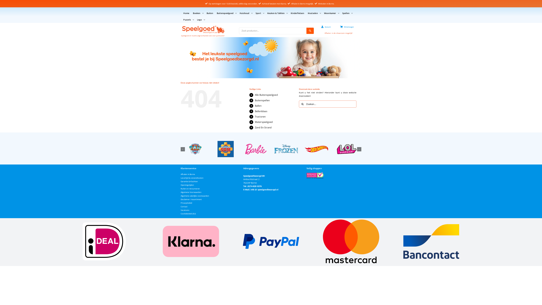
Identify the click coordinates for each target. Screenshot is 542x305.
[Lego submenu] (204, 20)
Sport (258, 13)
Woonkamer (330, 13)
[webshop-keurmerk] (315, 173)
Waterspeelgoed (264, 122)
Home (186, 13)
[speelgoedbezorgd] (203, 25)
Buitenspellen (262, 100)
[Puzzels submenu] (193, 20)
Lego (199, 19)
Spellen (345, 13)
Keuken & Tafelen (276, 13)
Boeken (196, 13)
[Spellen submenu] (352, 13)
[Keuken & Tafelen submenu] (287, 13)
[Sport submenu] (263, 13)
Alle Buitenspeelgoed (266, 94)
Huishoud (244, 13)
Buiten (210, 13)
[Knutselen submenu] (320, 13)
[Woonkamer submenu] (338, 13)
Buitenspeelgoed (225, 13)
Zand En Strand (263, 127)
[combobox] (272, 31)
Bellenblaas (261, 111)
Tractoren (260, 116)
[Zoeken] (310, 31)
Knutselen (313, 13)
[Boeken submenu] (203, 13)
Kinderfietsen (297, 13)
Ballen (258, 105)
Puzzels (187, 19)
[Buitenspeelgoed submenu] (236, 13)
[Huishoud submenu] (252, 13)
